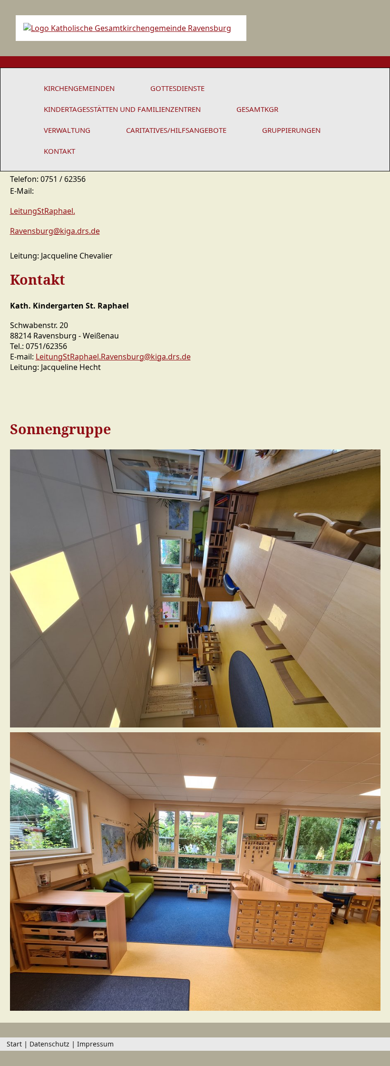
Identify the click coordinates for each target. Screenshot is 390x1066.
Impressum (95, 1043)
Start (14, 1043)
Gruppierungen (291, 130)
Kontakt (59, 151)
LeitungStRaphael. (42, 211)
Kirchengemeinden (79, 88)
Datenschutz (49, 1043)
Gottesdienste (177, 88)
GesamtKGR (257, 109)
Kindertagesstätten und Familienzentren (122, 109)
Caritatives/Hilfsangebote (176, 130)
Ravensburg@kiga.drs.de (55, 231)
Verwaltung (67, 130)
